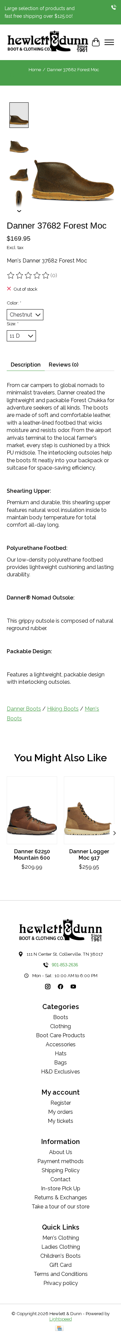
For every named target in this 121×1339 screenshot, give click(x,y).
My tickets (60, 1121)
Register (60, 1103)
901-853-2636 (65, 964)
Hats (61, 1053)
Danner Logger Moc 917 (89, 854)
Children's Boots (60, 1256)
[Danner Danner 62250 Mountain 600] (32, 810)
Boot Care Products (60, 1035)
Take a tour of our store (60, 1206)
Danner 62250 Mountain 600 (32, 854)
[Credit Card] (59, 1329)
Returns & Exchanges (60, 1197)
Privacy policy (60, 1283)
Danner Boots (24, 709)
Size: (12, 323)
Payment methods (60, 1161)
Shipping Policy (61, 1170)
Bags (60, 1062)
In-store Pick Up (60, 1188)
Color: (14, 302)
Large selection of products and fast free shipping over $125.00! (40, 12)
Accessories (61, 1044)
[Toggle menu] (109, 42)
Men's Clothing (60, 1238)
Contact (60, 1179)
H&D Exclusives (60, 1071)
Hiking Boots (63, 709)
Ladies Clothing (60, 1247)
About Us (60, 1152)
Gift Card (60, 1265)
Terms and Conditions (61, 1274)
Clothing (60, 1026)
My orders (60, 1112)
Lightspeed (60, 1319)
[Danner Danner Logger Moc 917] (89, 810)
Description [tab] (26, 365)
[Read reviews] (28, 276)
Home (35, 69)
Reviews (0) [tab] (63, 365)
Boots (60, 1017)
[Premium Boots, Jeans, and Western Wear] (48, 42)
